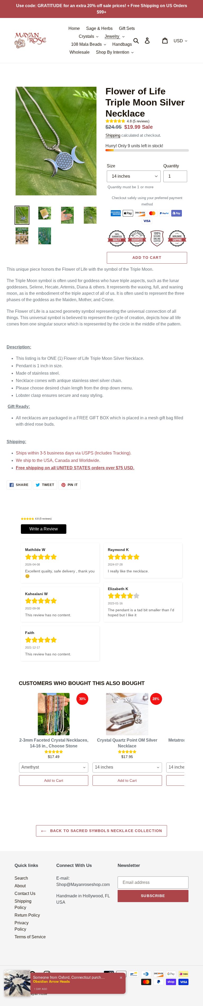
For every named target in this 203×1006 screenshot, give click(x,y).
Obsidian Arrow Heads (51, 981)
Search (21, 878)
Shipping (112, 135)
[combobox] (53, 767)
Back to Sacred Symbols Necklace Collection (105, 831)
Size (111, 166)
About (20, 886)
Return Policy (27, 915)
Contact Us (25, 893)
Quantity (171, 166)
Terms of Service (30, 937)
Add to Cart (53, 780)
